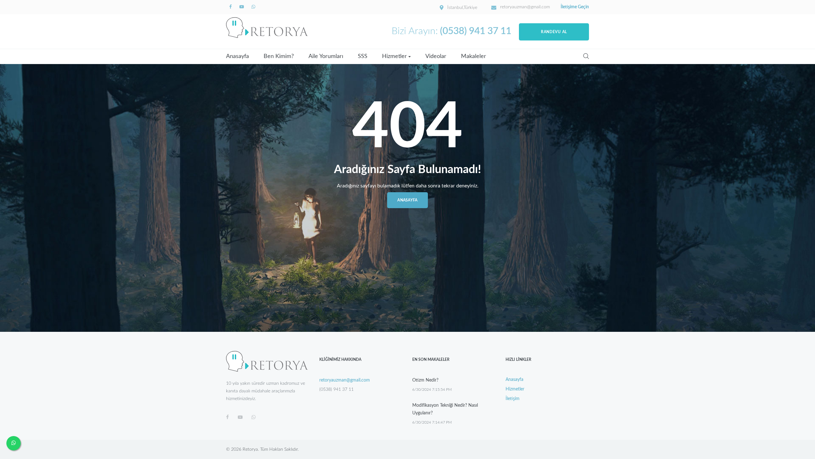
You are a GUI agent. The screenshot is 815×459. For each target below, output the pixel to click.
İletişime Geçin (575, 7)
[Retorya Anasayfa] (267, 27)
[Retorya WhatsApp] (253, 7)
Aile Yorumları (325, 56)
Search (586, 56)
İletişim (513, 399)
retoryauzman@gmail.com (525, 7)
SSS (362, 56)
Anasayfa (237, 56)
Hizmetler (394, 56)
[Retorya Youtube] (242, 7)
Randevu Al (554, 32)
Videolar (435, 56)
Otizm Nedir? (425, 380)
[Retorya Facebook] (231, 7)
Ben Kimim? (279, 56)
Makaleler (473, 56)
